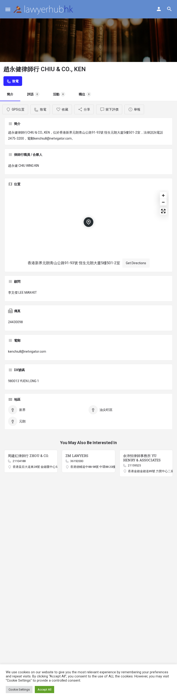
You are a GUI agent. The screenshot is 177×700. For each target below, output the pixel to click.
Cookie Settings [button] (19, 689)
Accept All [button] (44, 689)
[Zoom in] (163, 195)
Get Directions (136, 263)
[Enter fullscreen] (163, 211)
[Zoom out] (163, 202)
